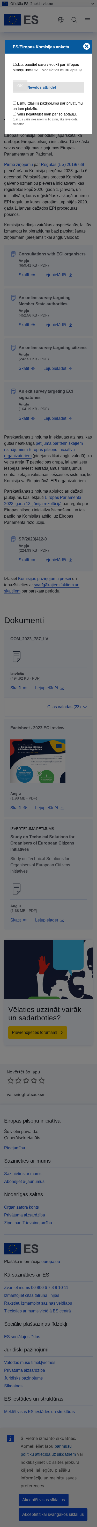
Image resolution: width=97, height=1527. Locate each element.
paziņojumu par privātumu (61, 103)
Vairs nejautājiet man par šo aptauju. (47, 114)
